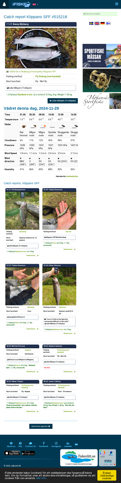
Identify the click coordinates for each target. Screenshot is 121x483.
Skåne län (14, 71)
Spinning (22, 232)
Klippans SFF (50, 71)
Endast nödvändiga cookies (107, 475)
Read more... (32, 255)
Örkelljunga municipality (31, 71)
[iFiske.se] (21, 4)
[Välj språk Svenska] (91, 23)
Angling (28, 350)
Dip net (68, 232)
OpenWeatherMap (72, 176)
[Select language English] (97, 23)
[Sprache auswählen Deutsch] (103, 23)
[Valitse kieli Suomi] (108, 23)
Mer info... (42, 478)
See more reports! (39, 426)
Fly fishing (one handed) (48, 76)
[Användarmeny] (4, 4)
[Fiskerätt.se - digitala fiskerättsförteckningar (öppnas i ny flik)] (79, 457)
